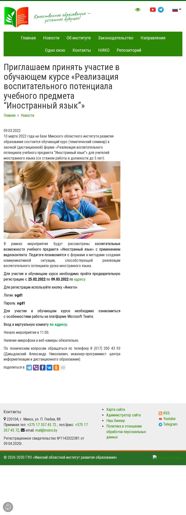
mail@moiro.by (46, 430)
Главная (28, 38)
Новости (51, 38)
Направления (153, 38)
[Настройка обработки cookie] (8, 507)
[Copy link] (63, 367)
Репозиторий (129, 50)
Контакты (81, 50)
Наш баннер (115, 420)
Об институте (79, 38)
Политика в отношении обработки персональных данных (126, 432)
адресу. (80, 279)
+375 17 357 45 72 (41, 424)
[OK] (56, 367)
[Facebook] (43, 367)
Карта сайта (115, 409)
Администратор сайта (123, 415)
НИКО (103, 50)
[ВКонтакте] (49, 367)
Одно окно (55, 50)
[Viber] (36, 367)
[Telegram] (29, 367)
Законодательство (115, 38)
